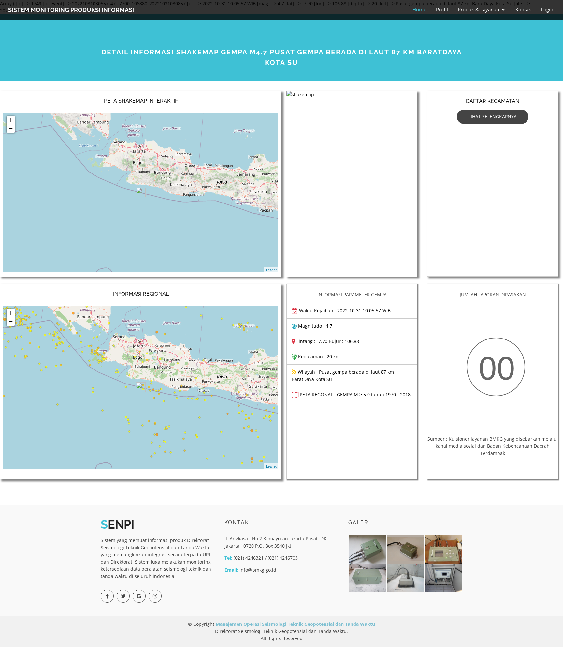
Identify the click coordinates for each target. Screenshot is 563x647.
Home (419, 9)
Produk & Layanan (478, 9)
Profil (442, 9)
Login (547, 9)
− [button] (11, 128)
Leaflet (271, 269)
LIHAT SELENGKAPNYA (493, 116)
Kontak (523, 9)
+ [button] (11, 119)
